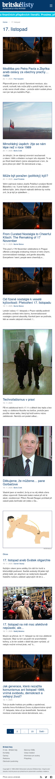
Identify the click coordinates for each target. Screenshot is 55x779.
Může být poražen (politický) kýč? (25, 175)
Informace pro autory (32, 755)
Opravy (5, 755)
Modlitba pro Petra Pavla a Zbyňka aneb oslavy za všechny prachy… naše (26, 71)
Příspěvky (27, 758)
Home (5, 22)
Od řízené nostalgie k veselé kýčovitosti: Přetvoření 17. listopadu (27, 301)
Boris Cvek (18, 150)
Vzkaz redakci (29, 752)
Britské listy (22, 6)
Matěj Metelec (19, 631)
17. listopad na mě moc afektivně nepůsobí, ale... (25, 626)
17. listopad (15, 22)
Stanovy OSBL (29, 750)
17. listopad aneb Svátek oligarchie (26, 560)
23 (32, 731)
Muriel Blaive (19, 244)
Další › (42, 731)
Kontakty (6, 752)
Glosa (5, 554)
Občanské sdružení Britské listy (30, 769)
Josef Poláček (19, 179)
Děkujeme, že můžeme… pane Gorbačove (24, 482)
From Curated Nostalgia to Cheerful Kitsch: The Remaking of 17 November (27, 237)
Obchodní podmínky (10, 761)
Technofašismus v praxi (19, 399)
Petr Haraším (19, 79)
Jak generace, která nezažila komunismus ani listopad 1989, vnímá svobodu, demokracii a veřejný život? (24, 691)
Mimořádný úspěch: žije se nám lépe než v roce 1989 (24, 145)
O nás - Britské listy (10, 750)
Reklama (6, 758)
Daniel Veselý (19, 563)
